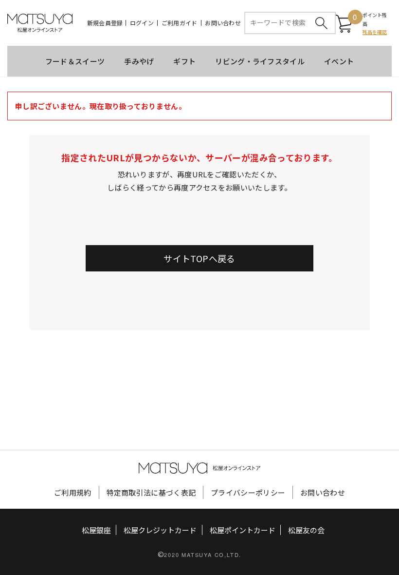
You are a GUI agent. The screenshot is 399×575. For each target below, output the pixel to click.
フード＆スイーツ (75, 61)
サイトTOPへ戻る (199, 258)
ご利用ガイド (179, 23)
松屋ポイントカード (242, 530)
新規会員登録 (105, 23)
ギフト (184, 61)
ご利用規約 (72, 492)
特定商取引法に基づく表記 (151, 492)
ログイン (142, 23)
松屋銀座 (96, 530)
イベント (339, 61)
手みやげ (139, 61)
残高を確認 (375, 32)
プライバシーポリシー (248, 492)
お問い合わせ (222, 23)
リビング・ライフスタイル (260, 61)
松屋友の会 (306, 530)
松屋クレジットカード (160, 530)
